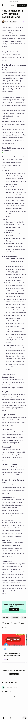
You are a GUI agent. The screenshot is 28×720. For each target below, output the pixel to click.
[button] (14, 1)
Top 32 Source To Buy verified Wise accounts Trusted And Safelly (12, 655)
